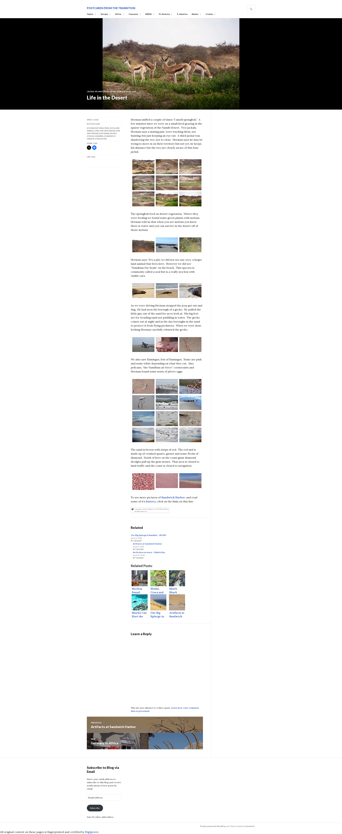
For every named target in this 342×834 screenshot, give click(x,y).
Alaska (195, 14)
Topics (90, 14)
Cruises (209, 14)
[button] (143, 167)
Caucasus (133, 14)
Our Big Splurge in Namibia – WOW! (148, 535)
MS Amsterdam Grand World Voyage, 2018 (115, 91)
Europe (104, 14)
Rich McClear (93, 124)
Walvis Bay (102, 139)
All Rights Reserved (141, 511)
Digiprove (92, 832)
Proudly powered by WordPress (213, 826)
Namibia (100, 136)
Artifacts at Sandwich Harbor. (147, 543)
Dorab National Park (98, 128)
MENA (148, 14)
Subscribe (95, 808)
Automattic (250, 826)
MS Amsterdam (108, 131)
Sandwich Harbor (173, 497)
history (150, 501)
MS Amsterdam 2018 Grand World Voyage (103, 133)
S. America (182, 14)
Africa (118, 14)
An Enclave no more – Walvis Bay (149, 552)
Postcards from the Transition (111, 8)
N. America (164, 14)
